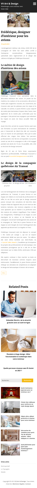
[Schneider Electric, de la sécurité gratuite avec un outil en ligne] (18, 304)
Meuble (3, 472)
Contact (28, 484)
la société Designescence (18, 156)
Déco (3, 273)
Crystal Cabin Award (9, 242)
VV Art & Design (9, 3)
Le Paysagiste (5, 469)
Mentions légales (19, 484)
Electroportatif (5, 466)
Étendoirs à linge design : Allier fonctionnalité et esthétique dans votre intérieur (18, 356)
